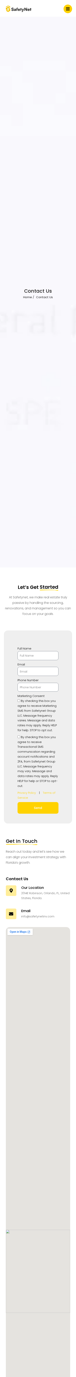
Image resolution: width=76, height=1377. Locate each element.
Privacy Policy (27, 793)
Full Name (24, 649)
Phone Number (28, 680)
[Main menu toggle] (68, 9)
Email (21, 664)
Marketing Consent (31, 696)
